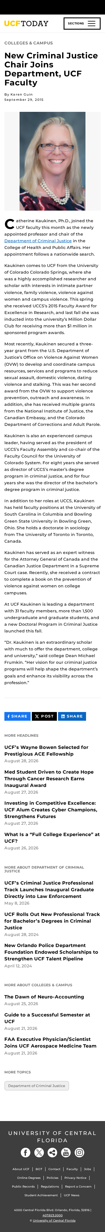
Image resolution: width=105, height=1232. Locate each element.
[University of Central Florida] (44, 7)
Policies (52, 1178)
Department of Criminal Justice (38, 240)
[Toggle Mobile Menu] (99, 6)
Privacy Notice (75, 1178)
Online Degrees (29, 1178)
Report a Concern (78, 1186)
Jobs (87, 1169)
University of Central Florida (52, 1137)
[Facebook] (26, 1152)
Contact (54, 1169)
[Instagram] (79, 1152)
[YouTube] (66, 1152)
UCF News (71, 1195)
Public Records (23, 1186)
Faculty (72, 1169)
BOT (39, 1169)
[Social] (52, 1152)
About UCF (21, 1169)
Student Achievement (41, 1195)
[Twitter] (39, 1152)
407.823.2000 (53, 1215)
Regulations (50, 1186)
